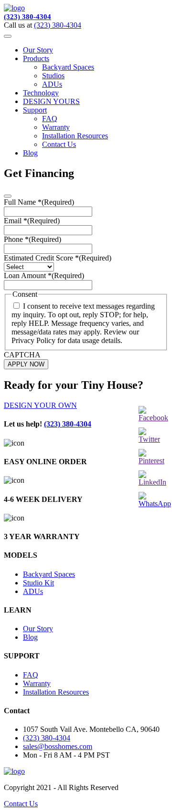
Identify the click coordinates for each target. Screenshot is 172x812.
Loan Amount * (44, 275)
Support (35, 110)
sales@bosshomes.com (57, 746)
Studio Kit (38, 583)
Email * (32, 221)
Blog (30, 153)
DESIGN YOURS (51, 101)
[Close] (7, 196)
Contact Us (59, 144)
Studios (53, 76)
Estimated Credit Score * (57, 258)
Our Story (38, 50)
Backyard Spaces (68, 67)
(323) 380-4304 (27, 17)
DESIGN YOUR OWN (40, 405)
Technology (41, 93)
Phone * (32, 239)
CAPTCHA (22, 355)
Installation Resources (75, 136)
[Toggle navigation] (7, 36)
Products (36, 58)
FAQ (49, 119)
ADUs (52, 84)
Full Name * (39, 202)
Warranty (56, 127)
